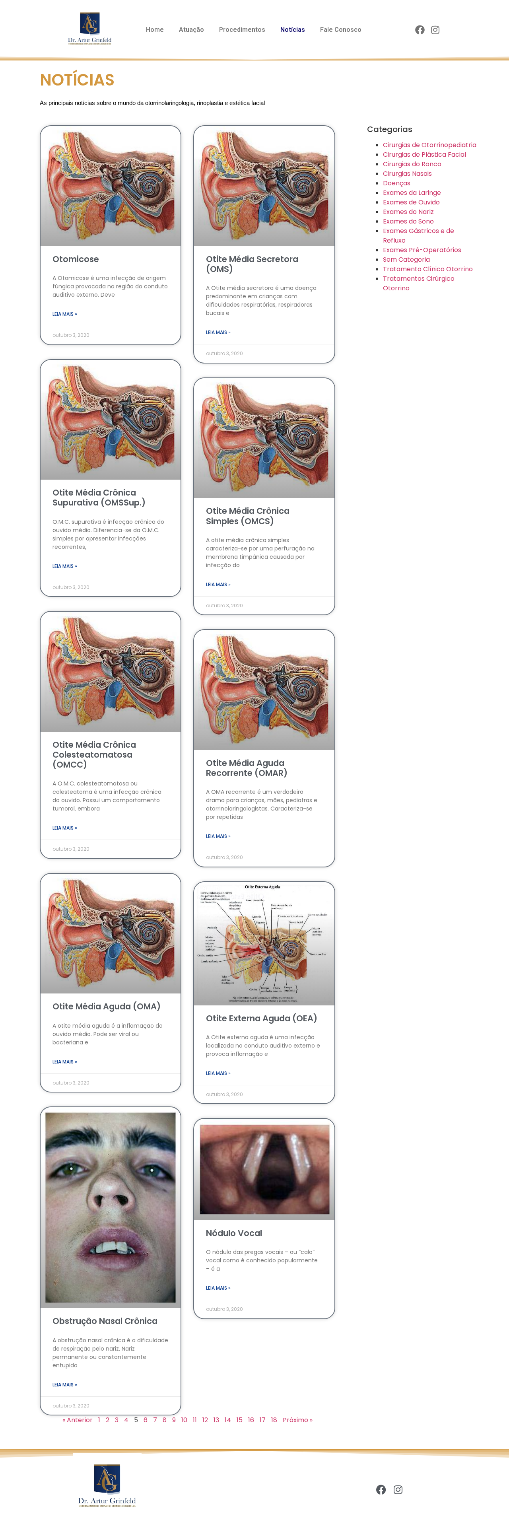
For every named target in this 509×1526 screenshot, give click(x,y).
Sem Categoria (406, 259)
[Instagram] (435, 30)
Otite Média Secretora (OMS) (252, 264)
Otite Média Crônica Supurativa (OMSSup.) (99, 497)
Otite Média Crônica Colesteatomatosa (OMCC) (94, 754)
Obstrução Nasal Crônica (104, 1321)
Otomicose (75, 259)
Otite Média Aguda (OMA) (106, 1006)
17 (263, 1420)
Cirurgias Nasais (407, 173)
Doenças (396, 183)
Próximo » (298, 1420)
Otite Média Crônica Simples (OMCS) (247, 516)
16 (251, 1420)
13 (216, 1420)
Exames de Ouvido (411, 202)
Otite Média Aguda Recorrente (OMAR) (247, 768)
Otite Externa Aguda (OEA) (261, 1018)
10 (184, 1420)
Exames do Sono (408, 221)
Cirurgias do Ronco (412, 164)
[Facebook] (420, 30)
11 (195, 1420)
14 (228, 1420)
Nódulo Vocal (234, 1233)
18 (274, 1420)
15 (240, 1420)
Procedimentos (242, 29)
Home (155, 29)
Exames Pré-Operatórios (422, 250)
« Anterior (77, 1420)
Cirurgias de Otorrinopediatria (429, 145)
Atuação (191, 29)
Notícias (292, 29)
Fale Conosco (340, 29)
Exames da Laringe (412, 192)
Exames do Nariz (408, 211)
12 (205, 1420)
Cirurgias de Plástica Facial (424, 154)
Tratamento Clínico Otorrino (428, 269)
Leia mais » (64, 314)
